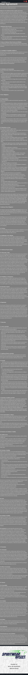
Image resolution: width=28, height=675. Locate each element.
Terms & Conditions (14, 666)
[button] (24, 1)
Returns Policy (14, 668)
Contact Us (14, 664)
